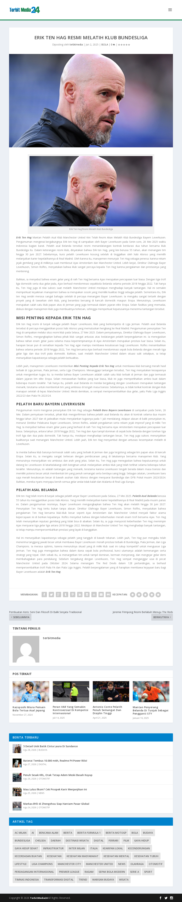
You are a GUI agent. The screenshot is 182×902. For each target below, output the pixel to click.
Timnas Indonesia (27, 879)
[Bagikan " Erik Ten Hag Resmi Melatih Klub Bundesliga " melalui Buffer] (86, 594)
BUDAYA (43, 749)
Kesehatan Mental (116, 856)
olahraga (137, 864)
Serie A (134, 871)
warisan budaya (103, 879)
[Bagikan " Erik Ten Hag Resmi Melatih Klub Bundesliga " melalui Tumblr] (65, 594)
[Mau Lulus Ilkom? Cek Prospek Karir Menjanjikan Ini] (17, 791)
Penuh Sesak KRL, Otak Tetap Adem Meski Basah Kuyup (57, 775)
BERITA (67, 832)
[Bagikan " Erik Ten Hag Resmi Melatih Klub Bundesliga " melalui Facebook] (44, 594)
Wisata (124, 879)
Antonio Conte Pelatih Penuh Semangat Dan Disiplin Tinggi (107, 710)
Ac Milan (20, 832)
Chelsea (40, 840)
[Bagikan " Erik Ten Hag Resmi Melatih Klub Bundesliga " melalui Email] (101, 594)
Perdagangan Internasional (34, 871)
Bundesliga (22, 840)
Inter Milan (77, 848)
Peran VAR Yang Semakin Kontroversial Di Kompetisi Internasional (70, 710)
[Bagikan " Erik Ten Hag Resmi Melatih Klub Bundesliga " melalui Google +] (58, 594)
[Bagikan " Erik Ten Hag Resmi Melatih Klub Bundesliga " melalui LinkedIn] (79, 594)
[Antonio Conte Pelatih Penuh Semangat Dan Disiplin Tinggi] (111, 691)
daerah (56, 840)
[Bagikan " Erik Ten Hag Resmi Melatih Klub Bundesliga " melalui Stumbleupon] (94, 594)
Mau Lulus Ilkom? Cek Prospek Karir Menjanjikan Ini (55, 789)
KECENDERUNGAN (139, 848)
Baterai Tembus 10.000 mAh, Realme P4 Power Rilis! (55, 760)
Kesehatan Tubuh (146, 856)
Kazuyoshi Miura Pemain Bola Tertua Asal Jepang (29, 708)
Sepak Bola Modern (112, 871)
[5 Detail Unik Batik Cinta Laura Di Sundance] (17, 748)
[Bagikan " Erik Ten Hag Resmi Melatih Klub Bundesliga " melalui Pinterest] (72, 594)
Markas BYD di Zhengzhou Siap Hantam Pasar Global (56, 803)
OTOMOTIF (44, 778)
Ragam (89, 871)
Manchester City (69, 864)
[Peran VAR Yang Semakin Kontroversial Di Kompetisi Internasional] (71, 691)
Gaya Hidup (141, 840)
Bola (135, 832)
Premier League (69, 871)
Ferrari (113, 840)
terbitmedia (76, 44)
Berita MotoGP (116, 832)
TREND (83, 879)
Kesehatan (54, 856)
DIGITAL (43, 764)
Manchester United (99, 864)
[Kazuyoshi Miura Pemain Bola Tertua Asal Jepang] (31, 691)
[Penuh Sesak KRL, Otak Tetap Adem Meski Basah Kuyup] (17, 777)
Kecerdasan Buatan (28, 856)
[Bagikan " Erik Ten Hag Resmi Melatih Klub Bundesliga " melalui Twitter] (51, 594)
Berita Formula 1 (89, 832)
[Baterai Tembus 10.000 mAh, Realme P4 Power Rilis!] (17, 763)
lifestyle (21, 864)
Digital (98, 840)
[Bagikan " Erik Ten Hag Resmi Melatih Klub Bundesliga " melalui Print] (108, 594)
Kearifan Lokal (113, 848)
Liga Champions (42, 864)
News (121, 864)
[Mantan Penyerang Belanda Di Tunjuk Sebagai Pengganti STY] (151, 691)
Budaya (148, 832)
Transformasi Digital (58, 879)
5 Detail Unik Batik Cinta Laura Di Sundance (50, 746)
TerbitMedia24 (39, 898)
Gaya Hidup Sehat (26, 848)
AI (33, 832)
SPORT (148, 871)
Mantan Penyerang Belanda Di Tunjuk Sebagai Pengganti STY (150, 710)
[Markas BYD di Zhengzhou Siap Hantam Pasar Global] (17, 806)
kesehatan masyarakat (82, 856)
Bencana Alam (48, 832)
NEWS (41, 793)
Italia (94, 848)
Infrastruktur (53, 848)
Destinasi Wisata (77, 840)
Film (126, 840)
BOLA (104, 44)
